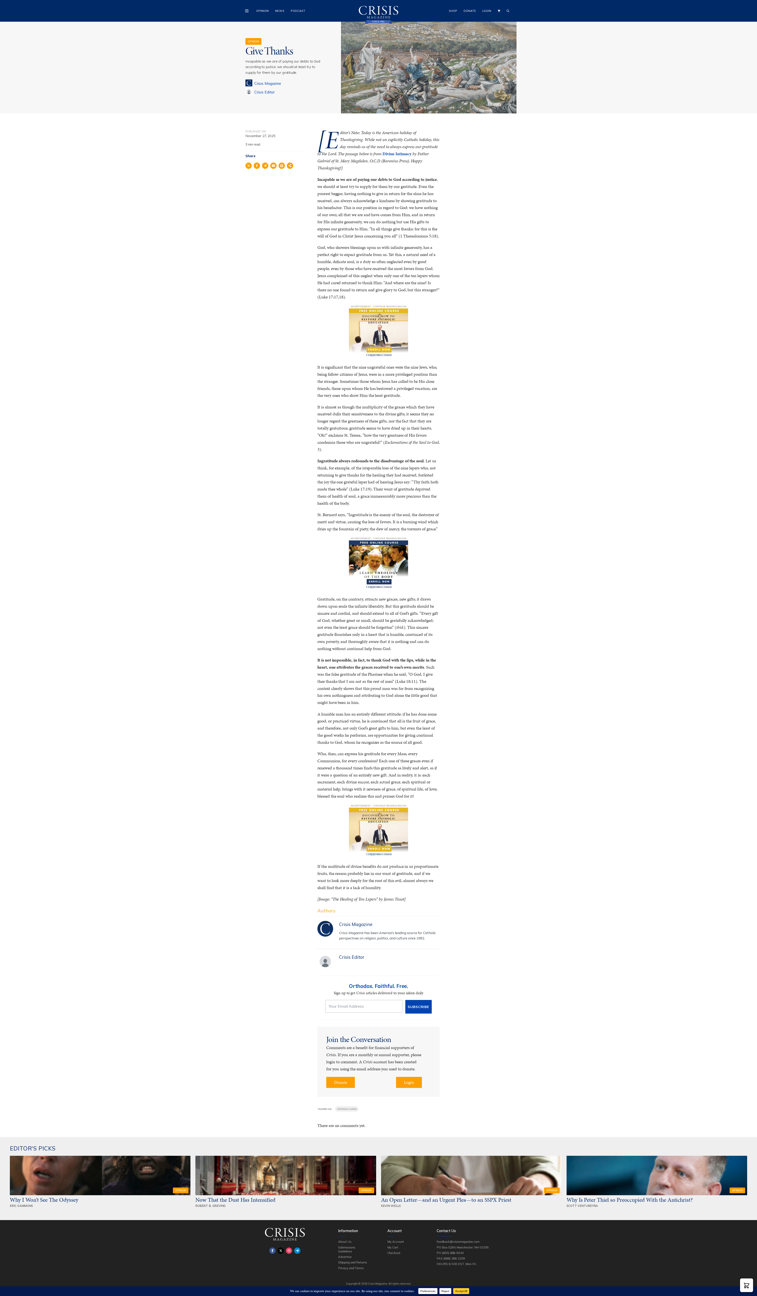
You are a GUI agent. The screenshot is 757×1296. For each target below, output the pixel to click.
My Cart (392, 1247)
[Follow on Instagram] (289, 1250)
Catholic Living (347, 1108)
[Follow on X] (281, 1250)
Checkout (393, 1253)
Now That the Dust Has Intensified (236, 1200)
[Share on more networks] (290, 166)
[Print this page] (282, 166)
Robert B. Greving (210, 1206)
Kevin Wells (391, 1206)
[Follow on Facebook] (272, 1250)
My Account (395, 1242)
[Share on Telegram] (265, 166)
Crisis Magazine (267, 83)
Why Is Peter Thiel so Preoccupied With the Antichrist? (630, 1200)
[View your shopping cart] (498, 11)
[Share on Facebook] (257, 166)
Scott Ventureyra (582, 1206)
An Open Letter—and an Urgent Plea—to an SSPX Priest (446, 1200)
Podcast (298, 11)
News (279, 11)
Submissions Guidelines (346, 1249)
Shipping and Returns (352, 1262)
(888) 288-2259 (454, 1258)
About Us (344, 1242)
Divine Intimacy (396, 154)
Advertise (345, 1257)
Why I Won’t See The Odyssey (44, 1200)
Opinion (262, 11)
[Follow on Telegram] (297, 1250)
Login (486, 11)
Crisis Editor (264, 92)
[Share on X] (248, 166)
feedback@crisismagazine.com (458, 1242)
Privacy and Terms (351, 1268)
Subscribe (418, 1006)
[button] (746, 1285)
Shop (453, 11)
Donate (470, 11)
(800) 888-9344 (452, 1253)
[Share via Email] (273, 166)
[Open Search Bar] (508, 11)
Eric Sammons (21, 1206)
